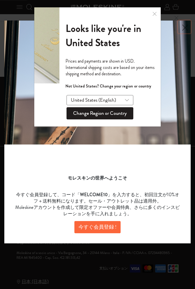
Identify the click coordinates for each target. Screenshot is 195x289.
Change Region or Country (100, 113)
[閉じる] (154, 13)
